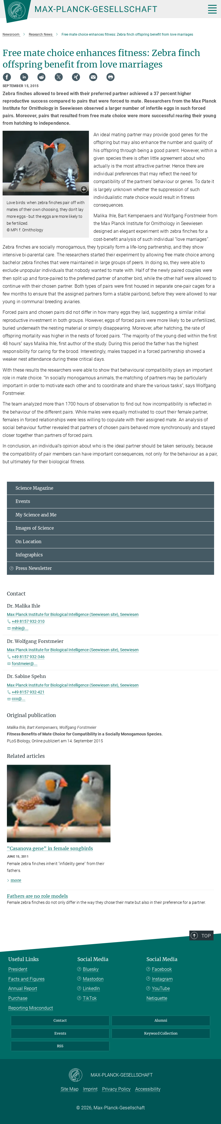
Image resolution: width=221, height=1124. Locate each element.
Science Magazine (34, 488)
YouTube (161, 988)
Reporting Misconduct (30, 1008)
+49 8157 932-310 (28, 621)
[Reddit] (41, 77)
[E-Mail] (93, 77)
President (17, 969)
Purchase (17, 998)
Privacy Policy (116, 1089)
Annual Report (22, 988)
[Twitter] (58, 77)
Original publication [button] (31, 715)
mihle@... (20, 628)
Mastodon (93, 979)
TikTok (90, 998)
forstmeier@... (24, 663)
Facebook (162, 969)
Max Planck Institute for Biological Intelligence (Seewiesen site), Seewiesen (73, 614)
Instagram (162, 979)
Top (206, 936)
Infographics (29, 555)
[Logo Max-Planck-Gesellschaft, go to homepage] (98, 11)
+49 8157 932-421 (28, 692)
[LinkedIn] (24, 77)
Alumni (161, 1020)
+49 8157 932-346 (28, 656)
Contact (60, 1020)
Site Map (70, 1089)
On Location (28, 541)
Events (23, 501)
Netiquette (156, 998)
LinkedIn (91, 988)
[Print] (110, 77)
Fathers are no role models (37, 896)
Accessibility (148, 1089)
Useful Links (23, 959)
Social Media (92, 959)
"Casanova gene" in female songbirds (50, 848)
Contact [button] (16, 594)
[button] (83, 190)
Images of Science (35, 528)
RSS (60, 1046)
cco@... (18, 698)
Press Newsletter (34, 568)
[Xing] (76, 77)
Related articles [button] (26, 756)
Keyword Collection (161, 1033)
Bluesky (91, 969)
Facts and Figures (26, 979)
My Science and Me (36, 515)
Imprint (90, 1089)
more (16, 880)
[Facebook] (7, 77)
